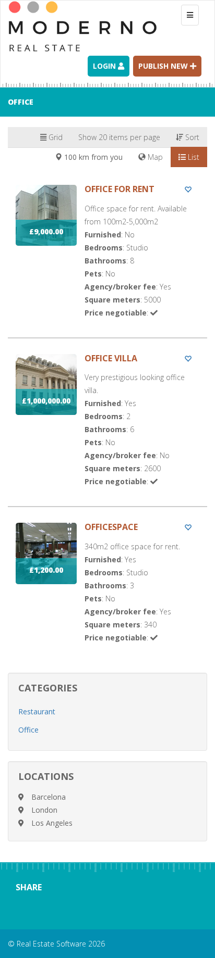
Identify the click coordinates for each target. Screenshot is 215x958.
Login (105, 66)
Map (154, 157)
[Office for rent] (107, 261)
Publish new (164, 66)
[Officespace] (107, 592)
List (192, 157)
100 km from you (92, 157)
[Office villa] (107, 430)
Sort (191, 137)
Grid (54, 137)
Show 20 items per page (119, 137)
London (44, 810)
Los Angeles (52, 823)
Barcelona (48, 797)
